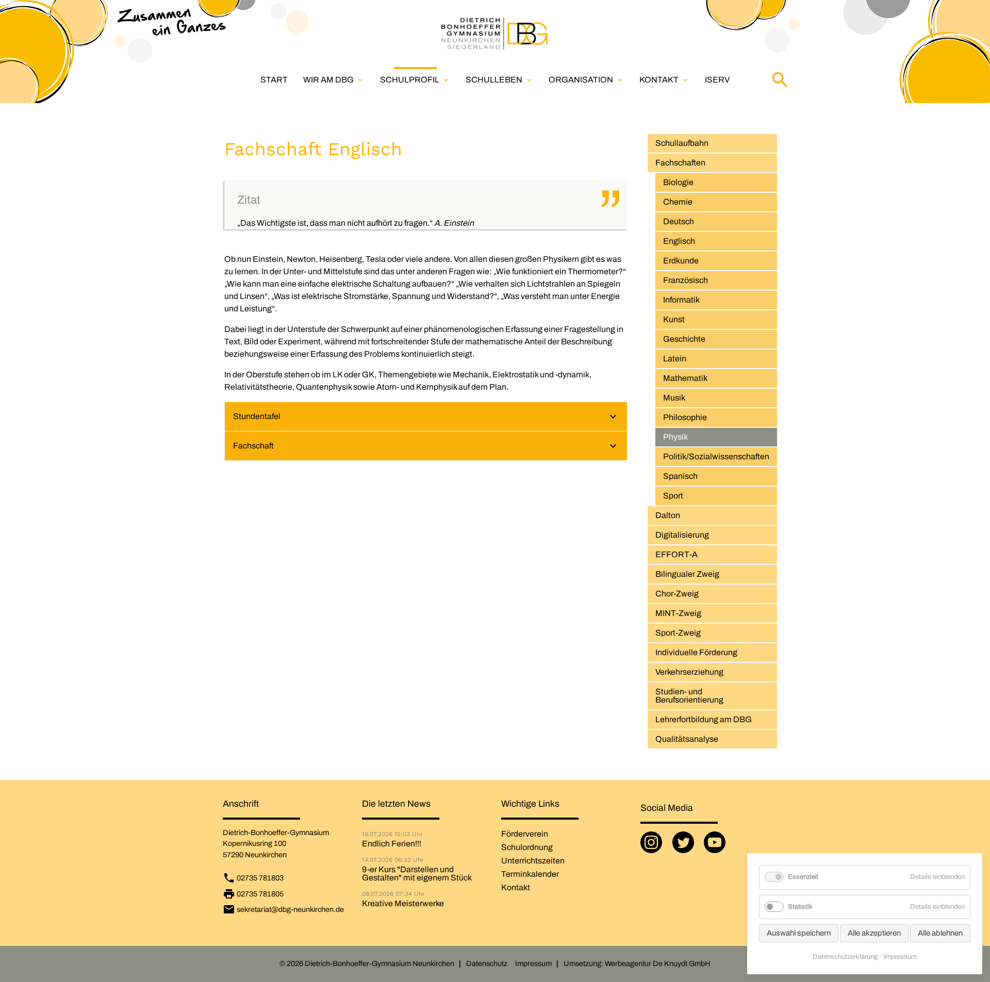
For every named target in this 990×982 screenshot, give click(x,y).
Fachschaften (680, 162)
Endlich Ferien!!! (391, 844)
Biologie (678, 182)
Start (274, 79)
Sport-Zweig (678, 632)
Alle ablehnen (940, 933)
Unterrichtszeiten (533, 860)
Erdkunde (681, 260)
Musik (674, 397)
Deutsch (678, 221)
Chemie (677, 201)
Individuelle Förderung (696, 652)
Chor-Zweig (677, 593)
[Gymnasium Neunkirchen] (495, 33)
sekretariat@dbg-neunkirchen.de (290, 909)
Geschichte (684, 339)
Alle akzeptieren (874, 933)
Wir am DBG (334, 79)
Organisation (586, 79)
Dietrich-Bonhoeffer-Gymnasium (276, 832)
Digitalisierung (682, 534)
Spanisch (680, 476)
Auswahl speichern (799, 933)
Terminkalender (530, 874)
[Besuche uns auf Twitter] (685, 846)
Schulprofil (415, 79)
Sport (673, 495)
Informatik (681, 299)
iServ (717, 79)
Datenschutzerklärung (845, 956)
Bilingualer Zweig (687, 574)
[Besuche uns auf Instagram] (653, 846)
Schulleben (499, 79)
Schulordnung (527, 847)
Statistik (800, 906)
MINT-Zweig (678, 613)
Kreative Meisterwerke (403, 904)
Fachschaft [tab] (253, 445)
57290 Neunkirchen (255, 855)
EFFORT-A (676, 554)
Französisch (685, 280)
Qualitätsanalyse (686, 739)
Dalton (667, 515)
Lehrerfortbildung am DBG (703, 719)
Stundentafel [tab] (256, 416)
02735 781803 (260, 878)
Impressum (533, 963)
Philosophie (685, 417)
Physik (675, 436)
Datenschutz (486, 963)
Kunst (674, 319)
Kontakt (664, 79)
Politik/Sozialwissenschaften (716, 456)
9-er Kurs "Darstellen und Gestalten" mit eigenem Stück (417, 874)
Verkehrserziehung (689, 672)
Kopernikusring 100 (254, 843)
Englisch (679, 241)
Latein (674, 358)
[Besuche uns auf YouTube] (717, 846)
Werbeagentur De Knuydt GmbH (658, 963)
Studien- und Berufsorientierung (689, 695)
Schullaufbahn (681, 143)
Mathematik (685, 378)
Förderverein (524, 833)
